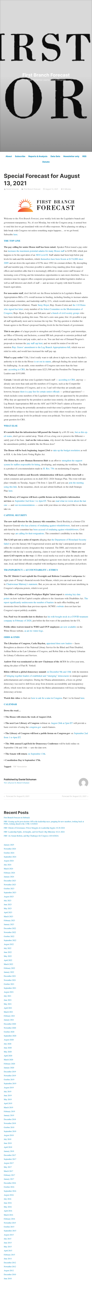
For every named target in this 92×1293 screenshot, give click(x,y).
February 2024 (9, 872)
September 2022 (10, 940)
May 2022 (8, 956)
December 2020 (10, 1024)
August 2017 (9, 1163)
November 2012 (10, 1266)
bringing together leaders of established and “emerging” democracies (37, 675)
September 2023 (10, 892)
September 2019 (10, 1083)
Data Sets (55, 156)
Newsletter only (71, 156)
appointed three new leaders (59, 643)
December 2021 (10, 976)
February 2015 (9, 1254)
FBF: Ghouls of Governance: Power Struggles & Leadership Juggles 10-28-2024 (34, 828)
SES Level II (42, 254)
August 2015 (9, 1234)
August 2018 (9, 1135)
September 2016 (10, 1191)
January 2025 (9, 844)
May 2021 (8, 1004)
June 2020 (8, 1047)
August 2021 (9, 992)
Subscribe (20, 156)
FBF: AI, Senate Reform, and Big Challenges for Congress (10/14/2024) (31, 835)
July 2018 (7, 1139)
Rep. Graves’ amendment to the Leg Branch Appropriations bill (41, 347)
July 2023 (7, 900)
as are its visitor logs (33, 630)
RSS (84, 156)
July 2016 (7, 1199)
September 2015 (10, 1230)
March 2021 (8, 1012)
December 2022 (10, 928)
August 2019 (9, 1087)
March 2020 (8, 1059)
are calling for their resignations (29, 533)
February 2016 (9, 1218)
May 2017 (8, 1167)
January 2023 (9, 924)
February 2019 (9, 1111)
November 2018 (10, 1123)
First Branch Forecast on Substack (17, 817)
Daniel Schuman (12, 189)
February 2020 (9, 1063)
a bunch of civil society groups (65, 312)
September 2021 (10, 988)
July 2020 (7, 1043)
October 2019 (9, 1079)
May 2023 (8, 908)
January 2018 (9, 1151)
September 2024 (10, 856)
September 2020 (10, 1035)
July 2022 (7, 948)
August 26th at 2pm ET (62, 722)
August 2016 (9, 1195)
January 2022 (9, 972)
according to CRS (16, 369)
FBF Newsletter (20, 766)
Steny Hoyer (43, 304)
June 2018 (8, 1143)
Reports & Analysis (37, 156)
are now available (68, 626)
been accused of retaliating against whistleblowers (55, 529)
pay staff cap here (35, 343)
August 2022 (9, 944)
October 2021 (9, 984)
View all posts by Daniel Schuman (16, 782)
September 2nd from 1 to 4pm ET (30, 500)
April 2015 (8, 1250)
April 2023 (8, 912)
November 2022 (10, 932)
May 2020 (8, 1051)
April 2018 (8, 1147)
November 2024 (10, 848)
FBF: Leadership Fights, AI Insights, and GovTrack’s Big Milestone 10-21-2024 (34, 831)
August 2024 (9, 860)
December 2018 (10, 1119)
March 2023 (8, 916)
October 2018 (9, 1127)
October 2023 (9, 888)
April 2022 (8, 960)
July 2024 (7, 864)
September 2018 (10, 1131)
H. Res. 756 (48, 468)
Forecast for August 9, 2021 (17, 796)
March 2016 (8, 1215)
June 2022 (8, 952)
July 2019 (7, 1091)
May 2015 (8, 1246)
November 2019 (10, 1075)
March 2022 (8, 964)
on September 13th (36, 753)
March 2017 (8, 1171)
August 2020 (9, 1039)
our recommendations (25, 504)
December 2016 (10, 1183)
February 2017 (9, 1175)
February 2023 (9, 920)
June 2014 (8, 1258)
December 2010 (10, 1274)
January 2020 (9, 1067)
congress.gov (35, 726)
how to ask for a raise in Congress (46, 697)
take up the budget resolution (66, 450)
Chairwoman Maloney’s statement (21, 584)
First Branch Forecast (46, 75)
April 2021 (8, 1008)
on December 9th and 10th (59, 671)
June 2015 (8, 1242)
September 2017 (10, 1159)
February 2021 (9, 1015)
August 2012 (9, 1270)
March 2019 (8, 1107)
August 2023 (9, 896)
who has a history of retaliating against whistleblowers (45, 525)
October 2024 (9, 852)
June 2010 (8, 1278)
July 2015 (7, 1238)
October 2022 (9, 936)
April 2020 (8, 1055)
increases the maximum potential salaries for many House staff (36, 250)
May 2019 (8, 1099)
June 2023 (8, 904)
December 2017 (10, 1155)
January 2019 (9, 1115)
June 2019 (8, 1095)
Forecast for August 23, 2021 (74, 796)
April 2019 (8, 1103)
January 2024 (9, 876)
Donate (46, 162)
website (60, 606)
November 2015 (10, 1222)
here (15, 234)
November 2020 (10, 1027)
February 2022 (9, 968)
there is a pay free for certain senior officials (40, 391)
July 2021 (7, 996)
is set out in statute (42, 361)
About (9, 156)
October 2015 (9, 1226)
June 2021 (8, 1000)
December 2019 (10, 1071)
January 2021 (9, 1019)
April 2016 (8, 1210)
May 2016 (8, 1206)
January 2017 (9, 1179)
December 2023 (10, 880)
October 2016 (9, 1187)
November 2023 (10, 884)
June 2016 (8, 1203)
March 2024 (8, 868)
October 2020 (9, 1031)
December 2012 (10, 1262)
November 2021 (10, 980)
